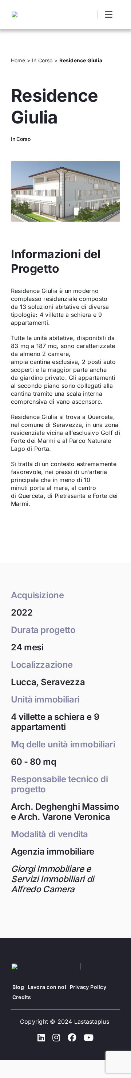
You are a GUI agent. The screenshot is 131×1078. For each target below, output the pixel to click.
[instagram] (56, 1037)
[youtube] (89, 1037)
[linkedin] (41, 1037)
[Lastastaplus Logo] (54, 13)
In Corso (20, 139)
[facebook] (72, 1037)
